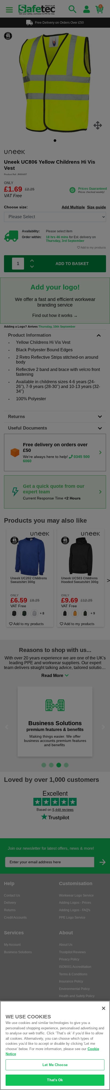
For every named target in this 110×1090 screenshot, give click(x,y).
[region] (55, 1045)
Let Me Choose (55, 1065)
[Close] (103, 1008)
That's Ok (55, 1080)
